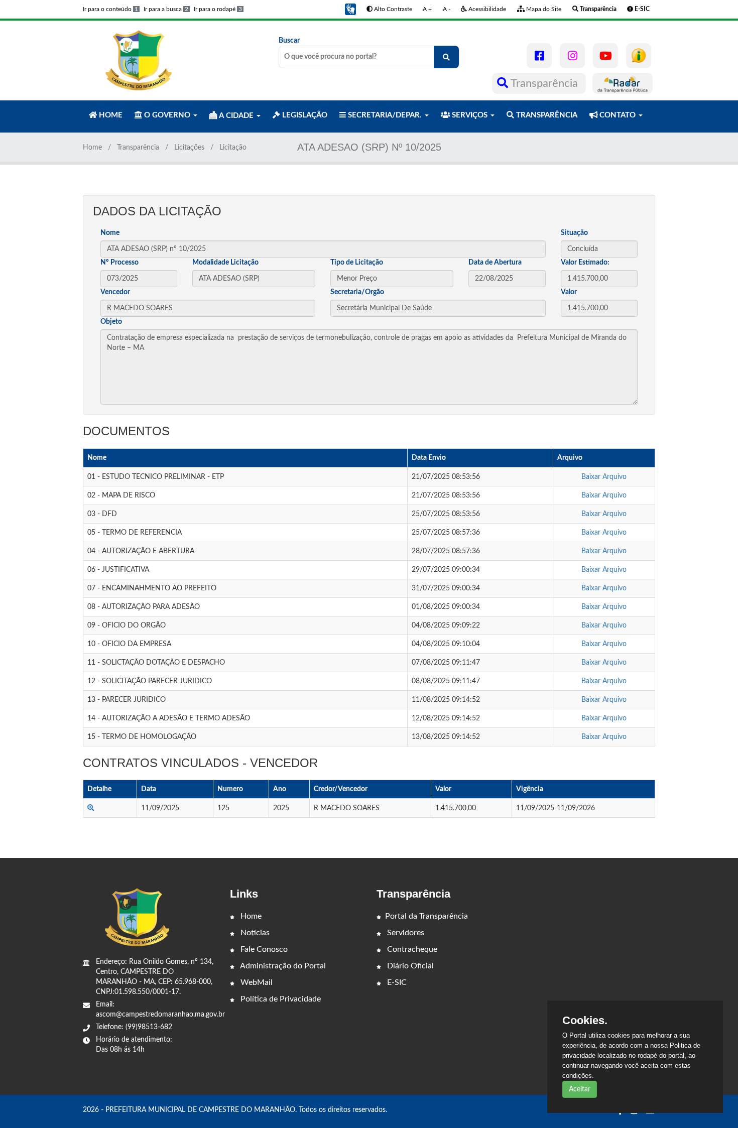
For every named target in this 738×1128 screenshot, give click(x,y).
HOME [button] (109, 115)
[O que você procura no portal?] (446, 57)
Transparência (544, 83)
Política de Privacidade (279, 999)
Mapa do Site (543, 9)
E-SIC (396, 982)
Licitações (189, 147)
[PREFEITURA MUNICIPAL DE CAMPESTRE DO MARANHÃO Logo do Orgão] (137, 60)
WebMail (255, 982)
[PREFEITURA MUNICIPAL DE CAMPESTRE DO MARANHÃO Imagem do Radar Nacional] (622, 83)
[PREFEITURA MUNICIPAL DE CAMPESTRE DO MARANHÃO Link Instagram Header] (572, 55)
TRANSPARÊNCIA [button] (545, 115)
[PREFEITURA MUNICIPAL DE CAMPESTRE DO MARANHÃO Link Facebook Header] (539, 55)
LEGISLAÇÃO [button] (303, 115)
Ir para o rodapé (218, 9)
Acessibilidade (486, 9)
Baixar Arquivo (604, 476)
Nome (109, 232)
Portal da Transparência (426, 916)
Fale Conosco (263, 949)
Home (92, 147)
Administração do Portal (282, 966)
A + (427, 9)
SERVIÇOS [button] (469, 115)
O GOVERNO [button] (167, 115)
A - (446, 9)
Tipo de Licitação (356, 262)
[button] (350, 9)
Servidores (404, 933)
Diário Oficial (409, 966)
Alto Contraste (392, 9)
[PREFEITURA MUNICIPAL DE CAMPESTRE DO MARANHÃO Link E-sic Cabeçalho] (638, 55)
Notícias (254, 933)
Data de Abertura (495, 262)
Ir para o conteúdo (110, 9)
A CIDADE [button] (236, 115)
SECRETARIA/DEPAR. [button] (385, 115)
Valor (569, 292)
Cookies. (584, 1021)
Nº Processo (119, 262)
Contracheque (411, 949)
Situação (574, 232)
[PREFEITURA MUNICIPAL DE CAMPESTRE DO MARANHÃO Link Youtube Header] (605, 55)
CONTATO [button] (617, 115)
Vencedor (115, 292)
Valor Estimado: (585, 262)
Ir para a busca (166, 9)
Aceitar (579, 1089)
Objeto (111, 321)
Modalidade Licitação (225, 262)
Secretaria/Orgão (357, 292)
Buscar (289, 40)
